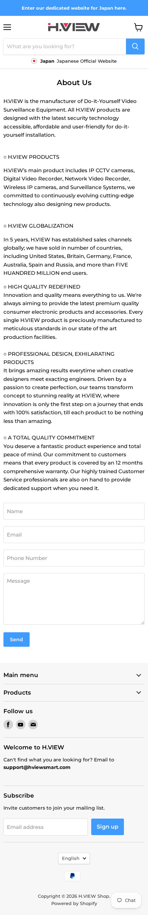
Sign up (107, 826)
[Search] (135, 46)
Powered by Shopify (74, 903)
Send (16, 639)
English (71, 858)
